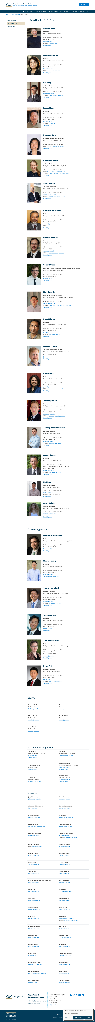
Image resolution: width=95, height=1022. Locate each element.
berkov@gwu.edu (33, 709)
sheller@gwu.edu (33, 769)
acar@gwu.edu (32, 755)
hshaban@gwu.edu (33, 946)
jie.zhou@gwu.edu (48, 492)
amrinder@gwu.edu (64, 799)
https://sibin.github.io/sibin (57, 196)
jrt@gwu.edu (47, 357)
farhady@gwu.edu (64, 835)
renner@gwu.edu (64, 928)
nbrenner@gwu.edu (34, 817)
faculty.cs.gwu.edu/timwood (57, 416)
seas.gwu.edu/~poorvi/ (56, 389)
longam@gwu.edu (33, 891)
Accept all (88, 1017)
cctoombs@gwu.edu (65, 955)
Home (7, 14)
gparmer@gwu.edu (48, 251)
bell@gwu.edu (32, 808)
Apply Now (84, 4)
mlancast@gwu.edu (64, 882)
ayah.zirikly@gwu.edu (49, 513)
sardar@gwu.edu (37, 846)
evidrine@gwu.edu (64, 964)
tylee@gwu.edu (47, 628)
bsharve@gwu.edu (33, 855)
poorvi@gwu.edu (48, 387)
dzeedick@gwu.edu (64, 982)
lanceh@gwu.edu (64, 767)
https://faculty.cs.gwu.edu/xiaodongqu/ (60, 305)
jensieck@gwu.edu (64, 946)
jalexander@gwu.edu (34, 799)
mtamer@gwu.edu (33, 928)
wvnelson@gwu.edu (34, 909)
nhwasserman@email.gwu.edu (37, 973)
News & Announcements (78, 11)
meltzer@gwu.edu (33, 731)
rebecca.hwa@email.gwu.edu (55, 146)
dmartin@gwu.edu (33, 720)
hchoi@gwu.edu (48, 68)
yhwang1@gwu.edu (64, 855)
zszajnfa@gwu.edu (48, 656)
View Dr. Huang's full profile (51, 576)
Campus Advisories (61, 1014)
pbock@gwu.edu (64, 709)
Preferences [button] (67, 1017)
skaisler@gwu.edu (33, 864)
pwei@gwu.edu (47, 679)
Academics (31, 11)
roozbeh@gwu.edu (33, 882)
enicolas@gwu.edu (64, 909)
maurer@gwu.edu (64, 720)
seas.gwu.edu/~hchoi (55, 70)
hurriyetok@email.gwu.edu (66, 918)
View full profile (47, 45)
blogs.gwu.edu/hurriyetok (71, 920)
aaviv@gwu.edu (47, 41)
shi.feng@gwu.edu (48, 93)
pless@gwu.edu (47, 278)
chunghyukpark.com (54, 603)
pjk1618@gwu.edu (64, 864)
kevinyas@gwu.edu (64, 973)
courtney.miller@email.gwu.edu (56, 171)
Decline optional (78, 1017)
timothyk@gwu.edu (33, 873)
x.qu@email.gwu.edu (49, 303)
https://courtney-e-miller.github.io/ (59, 173)
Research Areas (11, 26)
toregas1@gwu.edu (64, 779)
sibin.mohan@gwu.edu (49, 194)
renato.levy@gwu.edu (34, 781)
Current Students (53, 11)
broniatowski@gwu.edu (50, 549)
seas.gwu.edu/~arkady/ (56, 443)
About (25, 11)
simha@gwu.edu (48, 332)
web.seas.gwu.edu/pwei (56, 681)
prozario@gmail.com (65, 937)
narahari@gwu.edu (48, 224)
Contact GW (55, 1017)
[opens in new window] (71, 996)
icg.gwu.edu (52, 123)
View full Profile (63, 769)
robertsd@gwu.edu (33, 937)
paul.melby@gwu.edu (65, 891)
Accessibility (61, 1017)
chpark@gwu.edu (48, 601)
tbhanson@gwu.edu (64, 846)
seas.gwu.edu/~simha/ (55, 334)
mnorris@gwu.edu (33, 918)
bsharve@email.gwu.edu (66, 755)
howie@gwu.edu (48, 574)
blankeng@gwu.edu (64, 808)
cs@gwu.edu (52, 1004)
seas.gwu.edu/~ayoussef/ (56, 472)
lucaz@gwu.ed (32, 982)
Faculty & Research (65, 11)
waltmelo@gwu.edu (34, 900)
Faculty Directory (12, 23)
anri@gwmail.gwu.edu (65, 826)
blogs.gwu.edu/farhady (71, 837)
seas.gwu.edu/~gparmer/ (56, 253)
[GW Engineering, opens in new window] (15, 996)
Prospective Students (41, 11)
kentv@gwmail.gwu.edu (35, 964)
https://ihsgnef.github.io (56, 95)
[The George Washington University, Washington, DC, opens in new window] (11, 1016)
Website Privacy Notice (80, 1012)
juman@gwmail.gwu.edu (66, 817)
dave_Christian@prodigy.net (36, 826)
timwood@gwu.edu (49, 414)
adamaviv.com (53, 43)
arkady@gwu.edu (48, 441)
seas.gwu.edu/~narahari (56, 226)
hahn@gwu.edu (47, 121)
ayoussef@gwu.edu (48, 470)
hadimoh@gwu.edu (64, 900)
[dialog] (79, 1015)
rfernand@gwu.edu (33, 835)
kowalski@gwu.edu (64, 873)
